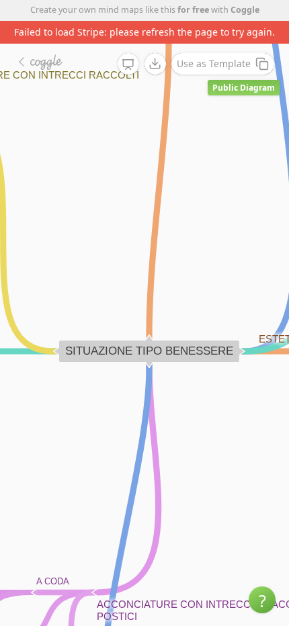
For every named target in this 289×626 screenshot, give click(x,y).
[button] (262, 599)
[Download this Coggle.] (155, 64)
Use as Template (214, 63)
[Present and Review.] (128, 64)
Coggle (245, 9)
